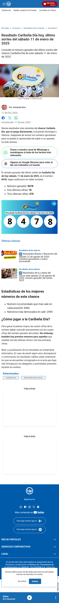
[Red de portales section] (55, 539)
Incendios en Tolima (47, 10)
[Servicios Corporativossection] (55, 546)
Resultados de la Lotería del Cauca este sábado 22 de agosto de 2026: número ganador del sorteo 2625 (37, 276)
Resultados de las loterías (34, 28)
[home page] (29, 490)
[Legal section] (55, 554)
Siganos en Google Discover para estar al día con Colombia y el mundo (31, 163)
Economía (16, 28)
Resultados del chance (33, 378)
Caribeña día (11, 378)
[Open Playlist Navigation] (55, 597)
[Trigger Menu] (3, 4)
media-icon (29, 597)
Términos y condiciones (16, 564)
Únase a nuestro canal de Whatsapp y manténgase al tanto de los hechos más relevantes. (30, 152)
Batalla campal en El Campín (25, 10)
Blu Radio (5, 28)
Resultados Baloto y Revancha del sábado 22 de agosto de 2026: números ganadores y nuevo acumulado (38, 258)
